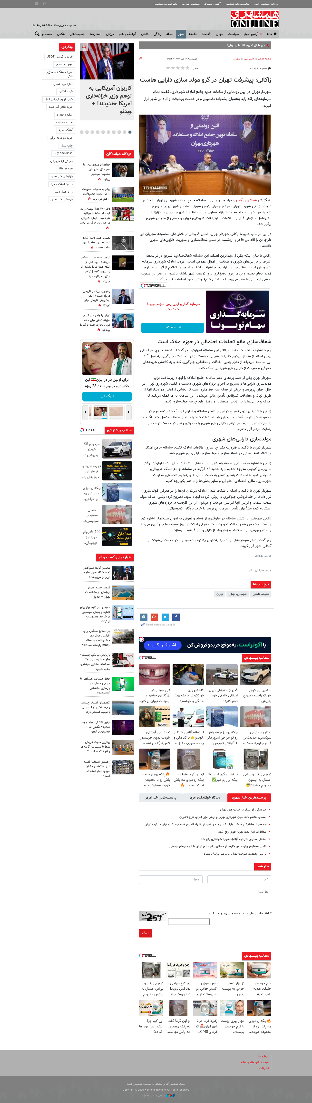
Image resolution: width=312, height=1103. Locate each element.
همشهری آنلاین (252, 19)
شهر (181, 34)
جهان (219, 34)
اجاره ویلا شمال (63, 84)
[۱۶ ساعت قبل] (123, 194)
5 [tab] (108, 132)
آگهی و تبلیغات (212, 4)
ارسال (145, 932)
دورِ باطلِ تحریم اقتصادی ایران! (246, 45)
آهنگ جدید (65, 130)
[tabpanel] (107, 81)
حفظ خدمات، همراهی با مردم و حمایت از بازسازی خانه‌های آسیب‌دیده (95, 685)
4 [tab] (114, 132)
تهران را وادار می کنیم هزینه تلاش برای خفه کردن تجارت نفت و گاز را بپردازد (95, 323)
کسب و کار (44, 34)
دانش (145, 34)
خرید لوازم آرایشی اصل (59, 99)
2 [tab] (124, 132)
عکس (61, 34)
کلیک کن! (106, 396)
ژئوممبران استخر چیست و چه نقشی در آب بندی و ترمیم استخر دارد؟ (95, 707)
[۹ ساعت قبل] (123, 243)
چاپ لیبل (67, 145)
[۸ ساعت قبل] (123, 262)
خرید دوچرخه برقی (61, 138)
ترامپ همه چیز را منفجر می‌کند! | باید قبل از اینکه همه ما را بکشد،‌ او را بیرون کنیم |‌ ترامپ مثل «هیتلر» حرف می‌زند (95, 269)
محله (169, 34)
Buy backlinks (63, 153)
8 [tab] (92, 132)
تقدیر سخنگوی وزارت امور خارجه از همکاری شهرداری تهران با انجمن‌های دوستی (217, 846)
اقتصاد (206, 34)
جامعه (193, 34)
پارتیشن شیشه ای (61, 176)
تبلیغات (264, 1068)
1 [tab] (130, 132)
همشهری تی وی (191, 4)
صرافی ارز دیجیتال (61, 161)
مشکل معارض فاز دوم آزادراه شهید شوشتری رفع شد (233, 839)
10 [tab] (81, 132)
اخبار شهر (249, 59)
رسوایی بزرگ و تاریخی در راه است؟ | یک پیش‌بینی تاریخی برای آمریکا (96, 298)
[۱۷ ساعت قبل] (123, 296)
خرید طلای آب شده (61, 107)
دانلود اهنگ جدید (62, 184)
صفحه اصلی (264, 59)
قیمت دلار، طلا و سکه (255, 1062)
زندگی (157, 34)
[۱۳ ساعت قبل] (123, 170)
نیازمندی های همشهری (237, 4)
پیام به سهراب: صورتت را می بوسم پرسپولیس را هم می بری (96, 194)
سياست (233, 34)
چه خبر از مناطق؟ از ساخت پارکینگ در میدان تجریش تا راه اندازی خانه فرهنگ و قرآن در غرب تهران (205, 824)
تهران (219, 594)
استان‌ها (95, 34)
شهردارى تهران (238, 594)
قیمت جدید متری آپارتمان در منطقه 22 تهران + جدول (97, 592)
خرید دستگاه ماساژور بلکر (60, 74)
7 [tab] (97, 132)
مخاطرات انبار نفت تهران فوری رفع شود (242, 832)
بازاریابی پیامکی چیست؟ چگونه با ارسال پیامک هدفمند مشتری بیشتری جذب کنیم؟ (95, 662)
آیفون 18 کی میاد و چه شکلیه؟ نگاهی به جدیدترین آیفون (96, 727)
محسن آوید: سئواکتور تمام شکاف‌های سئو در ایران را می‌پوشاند (96, 573)
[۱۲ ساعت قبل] (123, 727)
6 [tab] (103, 132)
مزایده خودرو (65, 114)
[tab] (249, 797)
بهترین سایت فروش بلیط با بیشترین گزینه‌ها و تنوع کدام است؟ (95, 747)
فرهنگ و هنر (127, 34)
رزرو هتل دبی (64, 191)
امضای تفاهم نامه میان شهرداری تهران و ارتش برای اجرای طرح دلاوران (222, 817)
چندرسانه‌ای (77, 34)
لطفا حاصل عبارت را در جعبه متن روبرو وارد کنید (240, 913)
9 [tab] (87, 132)
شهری (237, 59)
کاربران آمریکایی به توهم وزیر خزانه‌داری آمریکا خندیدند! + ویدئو (109, 100)
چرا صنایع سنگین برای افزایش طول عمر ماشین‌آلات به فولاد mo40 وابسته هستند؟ (96, 638)
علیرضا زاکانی (261, 594)
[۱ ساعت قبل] (107, 61)
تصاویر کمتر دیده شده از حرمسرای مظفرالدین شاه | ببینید (96, 242)
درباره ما (263, 1056)
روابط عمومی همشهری (166, 4)
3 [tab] (119, 132)
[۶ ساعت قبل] (123, 612)
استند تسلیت (64, 122)
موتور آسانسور (64, 64)
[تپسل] (143, 285)
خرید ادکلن (66, 91)
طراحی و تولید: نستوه (154, 1095)
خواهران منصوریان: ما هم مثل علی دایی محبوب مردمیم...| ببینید (96, 172)
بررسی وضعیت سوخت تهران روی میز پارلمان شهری (234, 853)
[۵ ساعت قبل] (123, 573)
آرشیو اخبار (251, 34)
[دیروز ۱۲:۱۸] (123, 767)
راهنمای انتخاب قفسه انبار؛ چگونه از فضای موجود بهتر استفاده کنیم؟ (97, 769)
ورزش (110, 34)
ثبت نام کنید (172, 327)
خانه (270, 34)
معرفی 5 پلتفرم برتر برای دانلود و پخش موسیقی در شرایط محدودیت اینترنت (95, 614)
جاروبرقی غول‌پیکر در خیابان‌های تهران (243, 809)
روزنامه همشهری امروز (266, 4)
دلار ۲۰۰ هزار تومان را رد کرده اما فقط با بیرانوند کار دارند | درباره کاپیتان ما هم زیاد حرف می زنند (95, 215)
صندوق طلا (66, 168)
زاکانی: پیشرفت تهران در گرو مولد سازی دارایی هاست (205, 80)
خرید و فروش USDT (60, 56)
